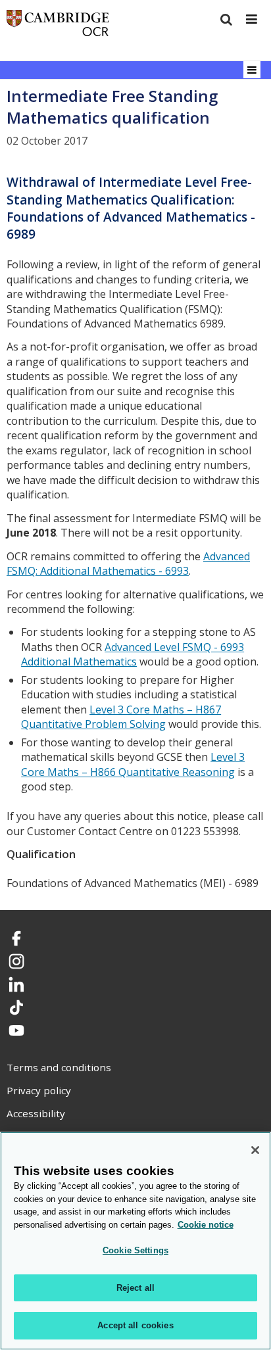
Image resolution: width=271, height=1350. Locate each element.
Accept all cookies (135, 1325)
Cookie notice (206, 1225)
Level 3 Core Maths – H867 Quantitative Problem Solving (121, 717)
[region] (135, 1241)
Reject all (135, 1288)
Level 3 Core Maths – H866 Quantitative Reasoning (133, 764)
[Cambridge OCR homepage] (58, 26)
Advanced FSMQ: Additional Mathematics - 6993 (128, 564)
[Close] (255, 1150)
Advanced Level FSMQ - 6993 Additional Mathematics (132, 654)
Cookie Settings (135, 1250)
